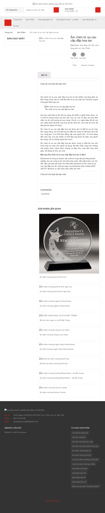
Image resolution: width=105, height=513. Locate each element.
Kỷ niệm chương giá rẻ (81, 451)
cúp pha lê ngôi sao (80, 433)
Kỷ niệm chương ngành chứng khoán (55, 306)
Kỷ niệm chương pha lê (81, 455)
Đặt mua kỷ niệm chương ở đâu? (85, 486)
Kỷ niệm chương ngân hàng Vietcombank (56, 349)
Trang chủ (8, 32)
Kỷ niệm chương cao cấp (82, 442)
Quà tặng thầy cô (89, 19)
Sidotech (8, 432)
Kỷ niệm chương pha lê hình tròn (53, 277)
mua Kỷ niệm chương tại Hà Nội (85, 460)
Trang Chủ (17, 19)
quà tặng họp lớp (79, 473)
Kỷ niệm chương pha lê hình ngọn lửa (55, 291)
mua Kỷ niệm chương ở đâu (83, 464)
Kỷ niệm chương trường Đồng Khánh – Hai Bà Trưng (61, 378)
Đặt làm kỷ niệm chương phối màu (54, 363)
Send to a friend (87, 65)
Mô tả (44, 75)
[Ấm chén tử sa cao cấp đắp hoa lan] (53, 46)
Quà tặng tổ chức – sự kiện (67, 19)
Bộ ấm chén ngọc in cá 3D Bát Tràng (55, 320)
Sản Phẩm (30, 19)
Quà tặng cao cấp (87, 45)
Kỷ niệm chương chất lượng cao (85, 446)
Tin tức (16, 26)
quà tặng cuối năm (79, 468)
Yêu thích (74, 58)
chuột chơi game (19, 432)
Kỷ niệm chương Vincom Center (53, 392)
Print (74, 65)
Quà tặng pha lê (78, 477)
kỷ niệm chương (78, 437)
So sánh (82, 54)
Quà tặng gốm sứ (45, 19)
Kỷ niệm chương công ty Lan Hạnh (54, 335)
